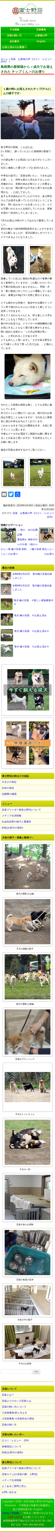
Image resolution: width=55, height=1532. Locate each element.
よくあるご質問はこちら (29, 24)
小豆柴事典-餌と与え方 (14, 1412)
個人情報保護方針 (22, 1509)
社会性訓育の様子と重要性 (16, 821)
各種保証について (11, 1446)
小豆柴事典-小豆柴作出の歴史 (18, 1418)
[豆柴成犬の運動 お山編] (27, 867)
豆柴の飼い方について (14, 1406)
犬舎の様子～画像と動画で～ (18, 837)
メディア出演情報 (11, 815)
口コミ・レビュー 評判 (15, 1440)
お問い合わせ (30, 21)
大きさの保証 (9, 782)
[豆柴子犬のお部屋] (27, 1342)
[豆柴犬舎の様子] (27, 1300)
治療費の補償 (9, 794)
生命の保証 (8, 788)
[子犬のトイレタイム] (27, 1087)
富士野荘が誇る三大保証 (15, 776)
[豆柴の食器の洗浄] (27, 1253)
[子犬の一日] (27, 1142)
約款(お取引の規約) (12, 827)
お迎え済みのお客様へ (14, 47)
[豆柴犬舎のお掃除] (27, 1197)
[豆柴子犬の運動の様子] (27, 922)
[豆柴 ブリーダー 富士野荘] (27, 10)
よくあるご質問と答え (14, 1486)
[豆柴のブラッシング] (27, 1032)
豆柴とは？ (8, 1395)
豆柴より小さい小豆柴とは (16, 1401)
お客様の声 (41, 35)
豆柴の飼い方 (14, 35)
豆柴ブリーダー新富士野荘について (21, 809)
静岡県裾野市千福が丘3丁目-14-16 (22, 1520)
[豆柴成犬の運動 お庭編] (27, 977)
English (41, 41)
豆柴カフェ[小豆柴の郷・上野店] (19, 1474)
